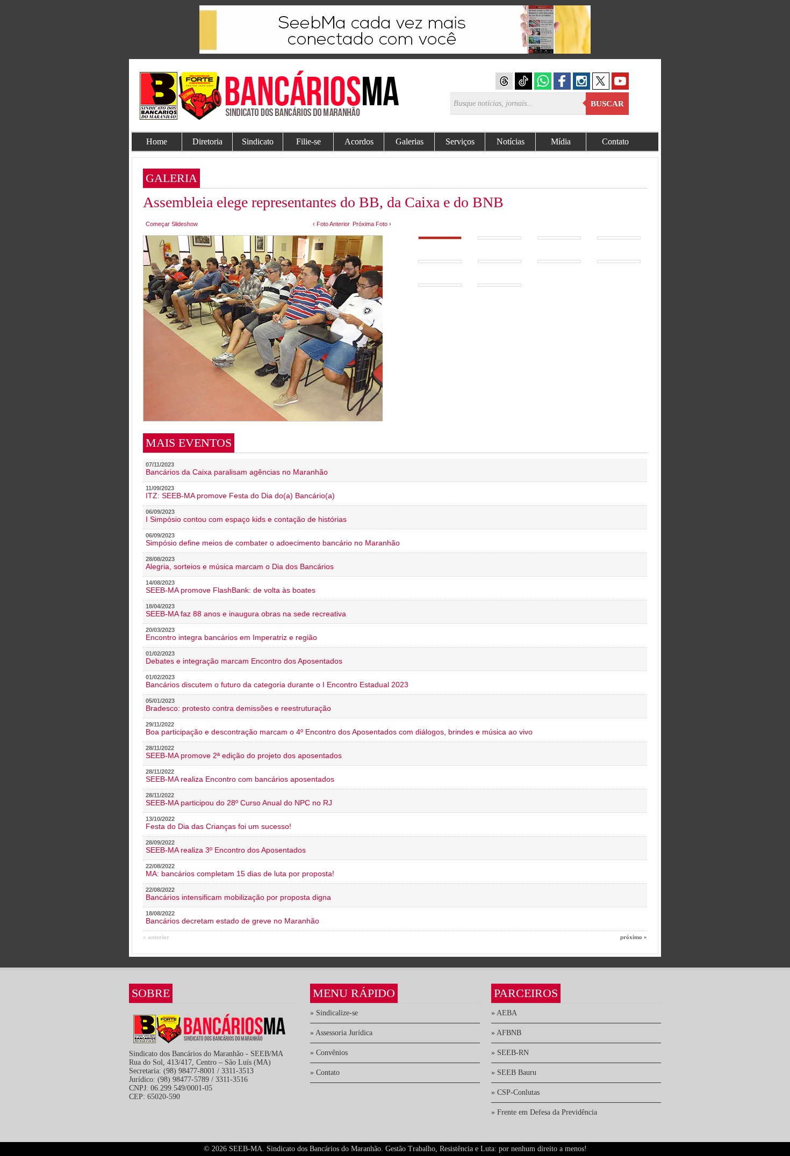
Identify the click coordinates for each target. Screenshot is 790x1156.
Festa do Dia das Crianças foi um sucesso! (218, 826)
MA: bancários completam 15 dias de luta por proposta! (240, 873)
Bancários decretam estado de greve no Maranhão (232, 921)
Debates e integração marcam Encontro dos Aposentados (244, 661)
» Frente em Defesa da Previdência (544, 1112)
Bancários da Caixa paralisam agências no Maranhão (237, 472)
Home (156, 141)
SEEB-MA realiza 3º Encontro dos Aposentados (226, 850)
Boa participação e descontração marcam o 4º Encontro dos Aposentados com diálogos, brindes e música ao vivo (339, 732)
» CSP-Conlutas (515, 1092)
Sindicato (258, 141)
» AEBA (504, 1013)
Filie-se (308, 141)
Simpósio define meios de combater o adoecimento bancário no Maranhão (273, 543)
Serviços (460, 141)
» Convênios (329, 1053)
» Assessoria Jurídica (341, 1033)
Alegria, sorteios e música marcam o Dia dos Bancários (240, 566)
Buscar (607, 103)
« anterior (156, 937)
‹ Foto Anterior (331, 224)
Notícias (511, 141)
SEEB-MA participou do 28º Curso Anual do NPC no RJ (239, 802)
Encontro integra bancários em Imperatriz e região (231, 637)
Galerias (409, 141)
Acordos (359, 141)
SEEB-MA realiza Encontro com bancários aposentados (240, 779)
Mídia (561, 141)
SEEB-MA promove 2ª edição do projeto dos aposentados (244, 755)
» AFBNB (506, 1033)
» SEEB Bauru (513, 1072)
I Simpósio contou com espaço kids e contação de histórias (246, 519)
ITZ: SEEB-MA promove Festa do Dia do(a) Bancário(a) (240, 495)
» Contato (325, 1072)
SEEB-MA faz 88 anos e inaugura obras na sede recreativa (246, 613)
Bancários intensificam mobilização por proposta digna (238, 897)
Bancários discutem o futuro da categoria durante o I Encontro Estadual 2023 (277, 684)
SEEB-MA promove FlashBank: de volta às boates (230, 590)
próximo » (633, 937)
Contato (615, 141)
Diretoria (207, 141)
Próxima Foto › (372, 224)
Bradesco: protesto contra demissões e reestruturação (238, 708)
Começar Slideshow (172, 224)
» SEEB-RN (510, 1053)
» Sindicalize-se (334, 1013)
